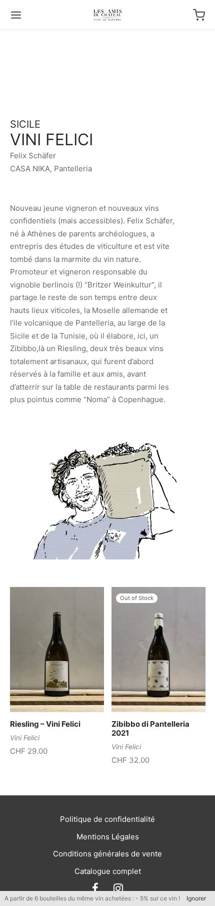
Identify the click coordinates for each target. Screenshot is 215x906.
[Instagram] (118, 888)
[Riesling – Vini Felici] (57, 649)
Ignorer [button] (196, 898)
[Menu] (16, 15)
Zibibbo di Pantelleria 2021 (151, 728)
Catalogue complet (107, 871)
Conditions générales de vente (107, 853)
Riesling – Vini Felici (45, 724)
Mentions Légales (107, 836)
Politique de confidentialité (107, 819)
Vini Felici (25, 738)
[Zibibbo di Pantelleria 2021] (159, 649)
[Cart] (199, 15)
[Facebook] (95, 888)
